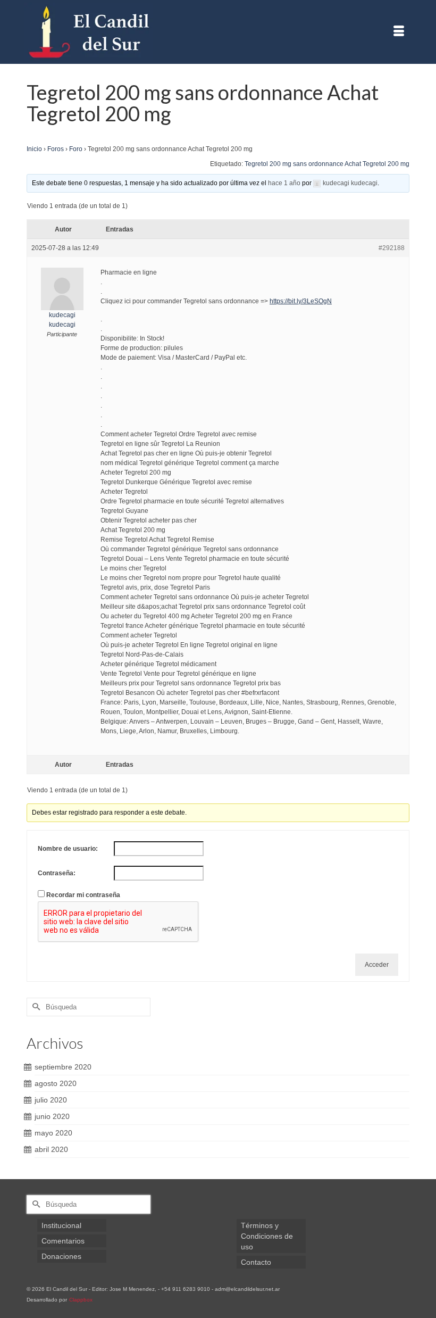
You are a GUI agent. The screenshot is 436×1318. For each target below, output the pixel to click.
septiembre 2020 (63, 1067)
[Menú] (398, 32)
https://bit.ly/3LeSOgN (301, 301)
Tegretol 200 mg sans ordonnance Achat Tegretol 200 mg (327, 164)
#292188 (392, 248)
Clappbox (81, 1300)
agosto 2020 (56, 1083)
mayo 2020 (53, 1133)
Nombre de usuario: (68, 848)
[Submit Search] (35, 1007)
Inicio (34, 149)
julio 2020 (51, 1100)
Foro (75, 149)
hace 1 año (284, 183)
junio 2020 (52, 1116)
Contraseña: (57, 873)
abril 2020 (51, 1149)
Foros (55, 149)
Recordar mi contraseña (83, 895)
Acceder (377, 964)
